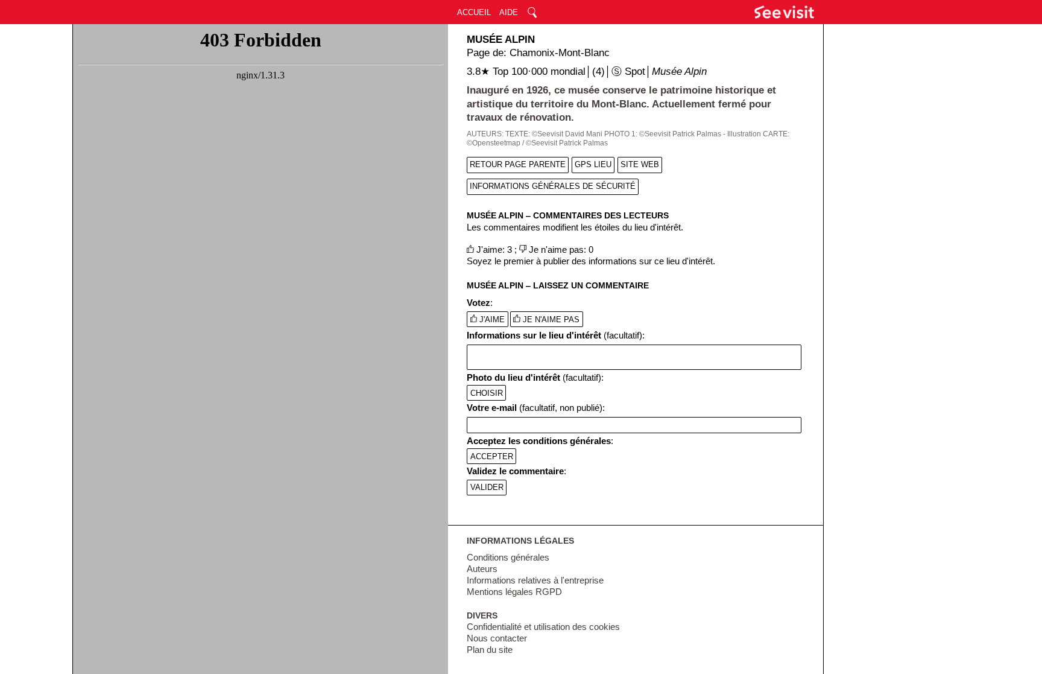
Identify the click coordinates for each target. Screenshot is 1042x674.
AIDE (508, 12)
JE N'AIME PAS (549, 319)
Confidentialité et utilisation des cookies (543, 627)
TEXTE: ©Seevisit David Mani (553, 134)
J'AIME (491, 319)
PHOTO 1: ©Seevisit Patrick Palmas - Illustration (682, 134)
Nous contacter (497, 638)
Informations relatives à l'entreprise (535, 580)
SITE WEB (639, 164)
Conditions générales (508, 557)
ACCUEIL (474, 12)
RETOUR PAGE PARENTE (518, 164)
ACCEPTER (491, 456)
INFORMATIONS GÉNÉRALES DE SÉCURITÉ (553, 186)
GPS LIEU (593, 164)
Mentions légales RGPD (514, 592)
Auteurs (482, 569)
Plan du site (490, 650)
